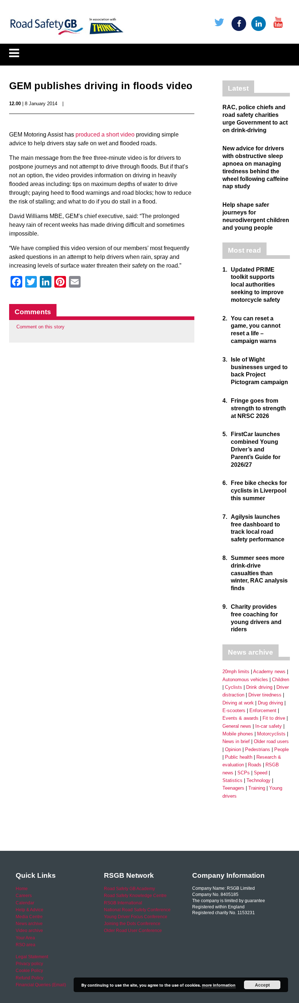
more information (219, 985)
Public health (238, 757)
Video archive (29, 930)
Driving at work (238, 703)
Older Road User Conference (133, 930)
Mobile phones (237, 734)
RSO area (25, 944)
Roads (254, 764)
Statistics (232, 780)
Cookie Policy (29, 970)
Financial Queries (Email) (41, 984)
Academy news (269, 671)
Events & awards (240, 718)
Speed (260, 772)
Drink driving (259, 687)
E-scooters (233, 710)
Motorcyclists (271, 734)
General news (236, 726)
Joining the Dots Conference (132, 923)
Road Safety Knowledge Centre (135, 895)
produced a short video (105, 134)
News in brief (236, 741)
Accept (262, 985)
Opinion (233, 749)
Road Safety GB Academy (129, 888)
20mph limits (235, 671)
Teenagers (233, 788)
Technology (258, 780)
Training (256, 788)
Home (22, 888)
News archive (29, 923)
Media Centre (29, 916)
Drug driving (270, 703)
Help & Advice (29, 909)
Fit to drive (274, 718)
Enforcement (262, 710)
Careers (24, 895)
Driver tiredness (264, 695)
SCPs (243, 772)
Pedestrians (257, 749)
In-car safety (268, 726)
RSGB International (123, 902)
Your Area (25, 937)
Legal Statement (32, 956)
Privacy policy (29, 963)
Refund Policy (29, 977)
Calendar (25, 902)
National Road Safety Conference (137, 909)
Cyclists (233, 687)
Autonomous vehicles (245, 679)
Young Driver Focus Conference (135, 916)
